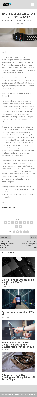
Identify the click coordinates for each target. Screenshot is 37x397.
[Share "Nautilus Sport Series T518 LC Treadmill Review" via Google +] (13, 223)
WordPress (32, 394)
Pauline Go (13, 207)
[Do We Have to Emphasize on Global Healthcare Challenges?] (18, 267)
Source (4, 207)
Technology (28, 20)
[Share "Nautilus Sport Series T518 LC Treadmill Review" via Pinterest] (20, 223)
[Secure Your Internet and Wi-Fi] (18, 299)
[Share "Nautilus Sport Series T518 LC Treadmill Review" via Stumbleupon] (32, 223)
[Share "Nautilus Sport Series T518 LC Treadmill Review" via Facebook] (5, 223)
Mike (11, 20)
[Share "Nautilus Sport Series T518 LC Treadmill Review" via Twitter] (9, 223)
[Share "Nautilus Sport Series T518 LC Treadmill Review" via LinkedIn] (24, 223)
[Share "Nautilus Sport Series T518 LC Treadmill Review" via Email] (16, 226)
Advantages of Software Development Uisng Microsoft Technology (18, 377)
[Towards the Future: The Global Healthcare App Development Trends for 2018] (18, 330)
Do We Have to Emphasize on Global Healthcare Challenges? (18, 282)
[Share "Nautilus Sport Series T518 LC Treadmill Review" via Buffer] (28, 223)
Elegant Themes (14, 394)
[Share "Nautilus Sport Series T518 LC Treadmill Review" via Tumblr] (16, 223)
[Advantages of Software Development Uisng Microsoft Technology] (18, 362)
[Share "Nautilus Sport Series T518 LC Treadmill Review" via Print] (20, 226)
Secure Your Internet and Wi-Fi (18, 313)
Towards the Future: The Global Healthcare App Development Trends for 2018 (18, 344)
